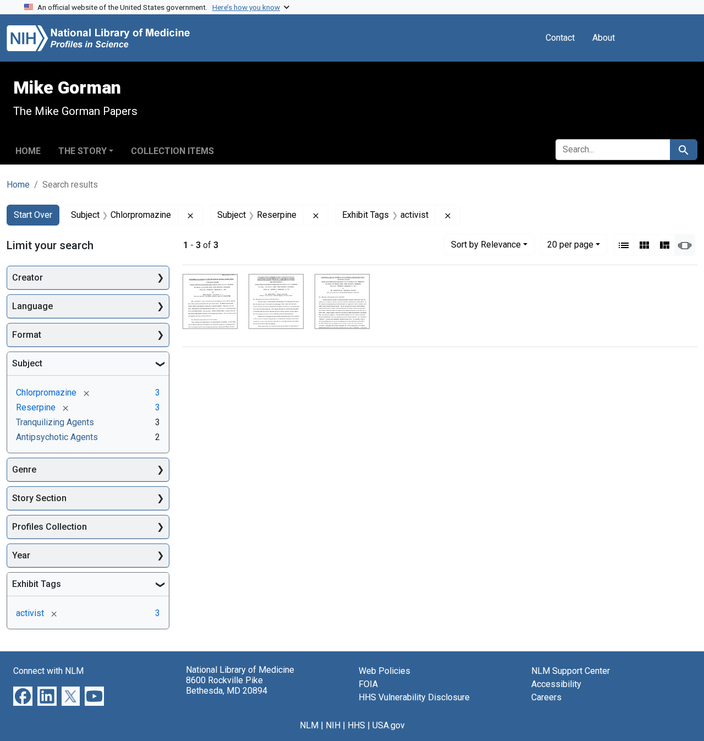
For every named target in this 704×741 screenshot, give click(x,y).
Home (28, 151)
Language (32, 306)
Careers (546, 697)
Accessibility (556, 684)
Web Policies (384, 671)
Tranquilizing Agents (55, 422)
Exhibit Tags (36, 584)
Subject (27, 363)
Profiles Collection (49, 527)
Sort (486, 244)
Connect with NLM (48, 671)
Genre (24, 469)
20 (570, 244)
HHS (356, 725)
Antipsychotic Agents (57, 437)
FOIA (368, 684)
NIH (333, 725)
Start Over (33, 215)
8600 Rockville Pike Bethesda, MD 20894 (226, 685)
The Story (82, 151)
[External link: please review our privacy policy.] (22, 695)
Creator (27, 277)
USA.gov (388, 725)
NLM (309, 725)
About (603, 37)
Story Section (39, 498)
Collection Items (172, 151)
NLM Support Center (570, 671)
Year (21, 555)
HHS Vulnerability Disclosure (414, 697)
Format (26, 335)
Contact (560, 37)
